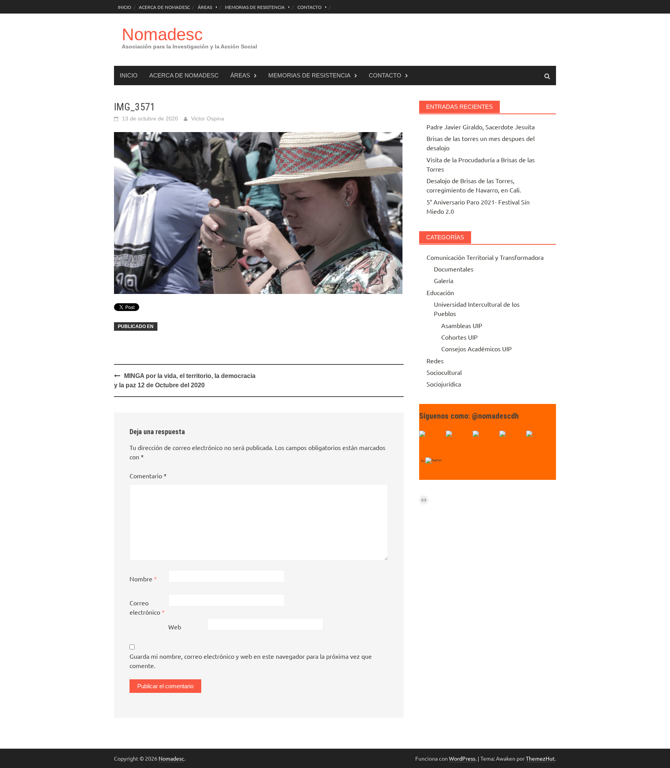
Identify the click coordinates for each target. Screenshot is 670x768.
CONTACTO (309, 7)
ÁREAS (205, 7)
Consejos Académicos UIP (476, 348)
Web (174, 627)
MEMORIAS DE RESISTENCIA (255, 7)
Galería (443, 280)
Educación (440, 292)
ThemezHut (540, 758)
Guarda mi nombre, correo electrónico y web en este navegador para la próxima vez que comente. (251, 660)
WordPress (462, 758)
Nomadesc (162, 34)
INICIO (124, 7)
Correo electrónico (147, 607)
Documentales (453, 269)
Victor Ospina (207, 118)
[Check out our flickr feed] (538, 443)
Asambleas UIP (461, 325)
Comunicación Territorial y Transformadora (485, 257)
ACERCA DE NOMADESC (164, 7)
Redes (435, 360)
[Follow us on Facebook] (431, 443)
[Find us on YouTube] (485, 443)
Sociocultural (444, 372)
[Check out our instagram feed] (511, 443)
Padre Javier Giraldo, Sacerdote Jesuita (481, 127)
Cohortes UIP (459, 337)
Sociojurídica (444, 384)
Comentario (148, 475)
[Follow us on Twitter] (458, 443)
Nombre (143, 578)
